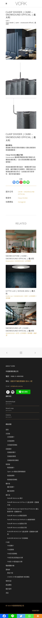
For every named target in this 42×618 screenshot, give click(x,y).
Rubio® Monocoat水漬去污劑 (17, 527)
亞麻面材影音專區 (13, 460)
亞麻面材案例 (11, 456)
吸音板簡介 (10, 467)
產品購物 (8, 585)
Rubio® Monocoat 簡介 (15, 498)
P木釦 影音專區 (12, 554)
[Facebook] (14, 182)
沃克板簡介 (10, 437)
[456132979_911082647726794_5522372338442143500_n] (21, 44)
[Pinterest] (21, 182)
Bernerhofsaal (10, 402)
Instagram (22, 202)
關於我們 (8, 589)
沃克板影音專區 (12, 445)
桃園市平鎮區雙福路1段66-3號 (21, 381)
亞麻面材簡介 (11, 452)
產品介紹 (10, 573)
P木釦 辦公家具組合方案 (15, 558)
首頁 (7, 430)
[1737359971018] (21, 79)
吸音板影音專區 (12, 479)
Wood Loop (10, 408)
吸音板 (8, 464)
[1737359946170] (21, 113)
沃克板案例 (10, 441)
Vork (7, 20)
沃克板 (8, 434)
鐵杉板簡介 (10, 487)
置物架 (8, 570)
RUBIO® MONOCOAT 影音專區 (17, 538)
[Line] (27, 182)
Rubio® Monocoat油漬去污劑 (17, 523)
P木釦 (7, 542)
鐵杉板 (8, 483)
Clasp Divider (23, 198)
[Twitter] (17, 182)
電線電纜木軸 (10, 566)
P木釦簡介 (10, 546)
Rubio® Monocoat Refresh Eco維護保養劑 (21, 519)
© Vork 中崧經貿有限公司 (15, 606)
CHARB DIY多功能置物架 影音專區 (18, 577)
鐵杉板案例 (10, 491)
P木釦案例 (10, 550)
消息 (7, 593)
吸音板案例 (10, 475)
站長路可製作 (35, 611)
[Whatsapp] (24, 182)
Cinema (8, 415)
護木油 (8, 495)
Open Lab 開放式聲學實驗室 (16, 471)
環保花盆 (8, 581)
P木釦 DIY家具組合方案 (14, 562)
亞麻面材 (8, 449)
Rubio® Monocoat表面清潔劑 (17, 515)
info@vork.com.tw (17, 386)
